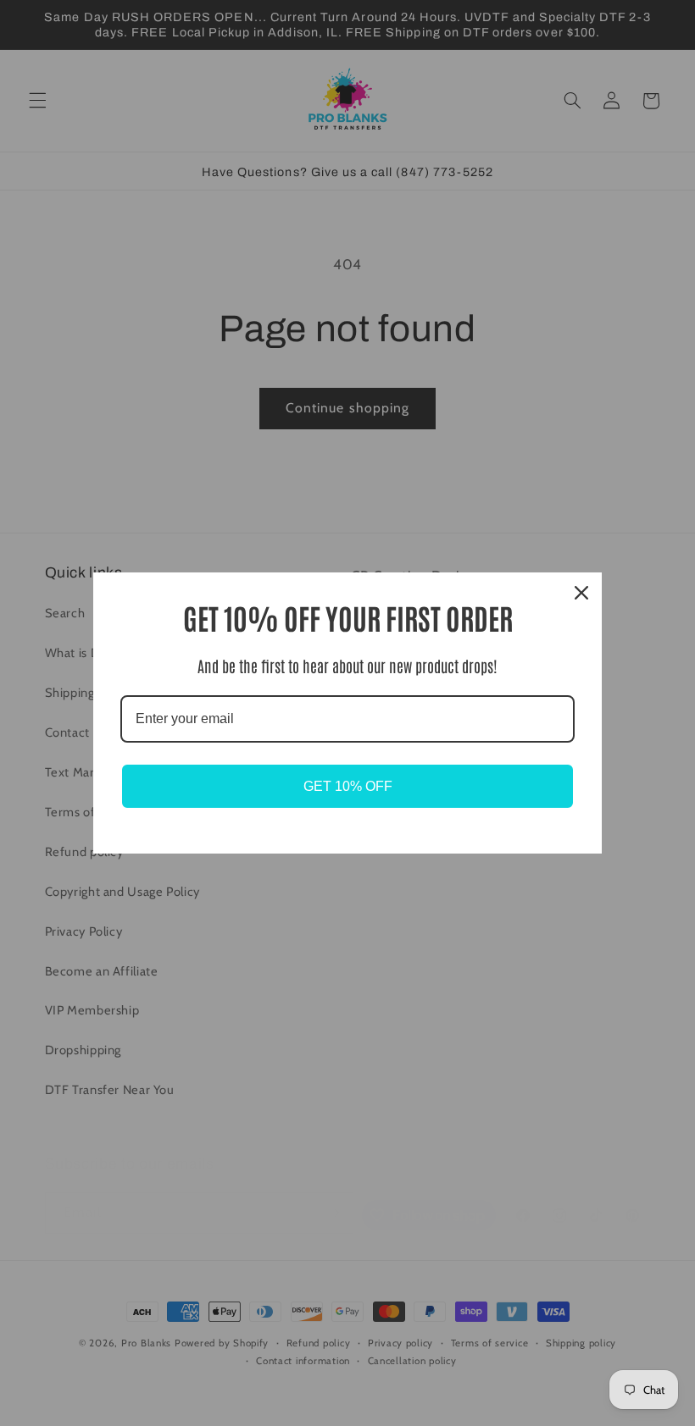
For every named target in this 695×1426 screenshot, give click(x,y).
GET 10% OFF (347, 786)
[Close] (581, 592)
